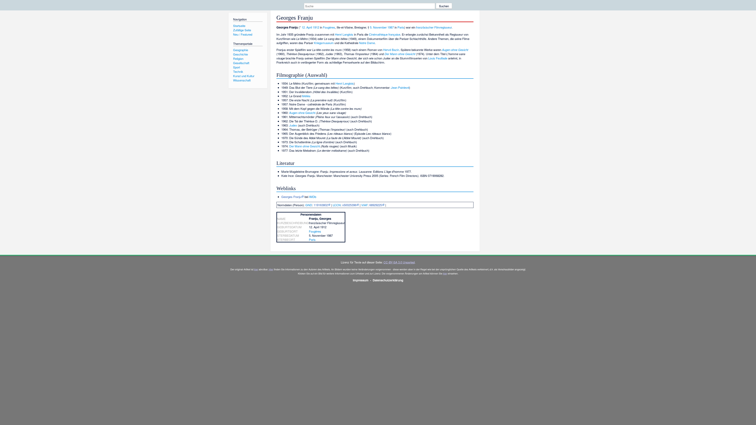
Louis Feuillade (437, 58)
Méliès (306, 96)
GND (308, 205)
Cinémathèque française (384, 34)
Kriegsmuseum (324, 43)
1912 (316, 27)
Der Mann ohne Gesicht (399, 54)
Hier (271, 269)
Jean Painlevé (400, 87)
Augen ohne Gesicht (455, 50)
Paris (400, 27)
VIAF (364, 205)
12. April (307, 27)
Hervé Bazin (391, 50)
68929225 (375, 205)
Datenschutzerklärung (388, 280)
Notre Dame (367, 43)
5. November (378, 27)
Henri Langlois (344, 34)
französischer (425, 27)
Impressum (361, 280)
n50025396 (349, 205)
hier (256, 269)
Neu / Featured (242, 34)
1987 (390, 27)
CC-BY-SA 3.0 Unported (399, 262)
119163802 (321, 205)
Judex (293, 125)
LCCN (337, 205)
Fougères (329, 27)
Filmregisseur (443, 27)
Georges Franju (291, 197)
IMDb (312, 197)
